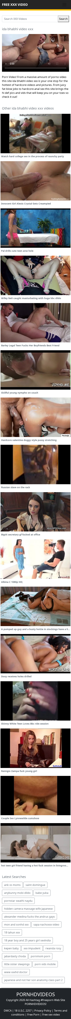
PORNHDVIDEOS (35, 994)
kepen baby (11, 948)
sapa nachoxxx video (46, 924)
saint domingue (35, 885)
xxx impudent (32, 948)
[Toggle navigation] (64, 4)
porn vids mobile (45, 964)
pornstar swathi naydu (18, 901)
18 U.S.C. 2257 (23, 1010)
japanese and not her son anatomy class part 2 (33, 980)
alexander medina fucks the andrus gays (29, 916)
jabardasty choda (15, 956)
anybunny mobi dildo (17, 893)
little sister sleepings (17, 964)
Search (63, 19)
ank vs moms (12, 885)
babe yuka (42, 893)
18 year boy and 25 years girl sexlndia (27, 940)
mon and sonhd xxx (16, 924)
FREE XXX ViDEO (15, 4)
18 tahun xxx (12, 932)
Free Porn (33, 1014)
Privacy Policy (42, 1010)
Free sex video (51, 1014)
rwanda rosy (53, 948)
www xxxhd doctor (16, 972)
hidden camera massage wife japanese (28, 908)
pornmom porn (40, 956)
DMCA (8, 1010)
